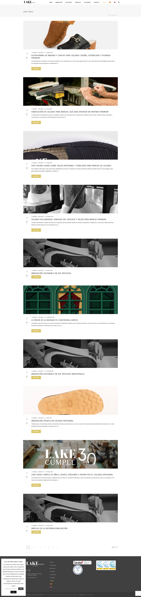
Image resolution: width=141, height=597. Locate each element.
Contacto (96, 2)
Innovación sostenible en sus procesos (51, 273)
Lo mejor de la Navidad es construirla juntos (54, 320)
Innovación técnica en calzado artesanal (52, 420)
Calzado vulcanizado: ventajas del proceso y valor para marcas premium (68, 219)
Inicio (109, 15)
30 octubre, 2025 (49, 371)
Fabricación (59, 2)
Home (50, 2)
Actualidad (87, 2)
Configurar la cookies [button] (10, 588)
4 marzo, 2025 (49, 525)
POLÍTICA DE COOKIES (71, 594)
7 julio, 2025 (48, 417)
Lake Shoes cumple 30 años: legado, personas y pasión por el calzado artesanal (72, 474)
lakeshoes (35, 52)
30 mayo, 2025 (49, 471)
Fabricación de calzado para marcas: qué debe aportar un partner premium (69, 111)
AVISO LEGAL (47, 594)
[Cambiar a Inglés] (114, 2)
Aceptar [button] (21, 588)
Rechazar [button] (14, 592)
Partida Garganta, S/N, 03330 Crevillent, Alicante (34, 574)
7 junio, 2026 (49, 108)
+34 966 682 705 (31, 577)
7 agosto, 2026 (49, 52)
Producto (78, 2)
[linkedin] (26, 570)
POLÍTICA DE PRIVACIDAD (58, 594)
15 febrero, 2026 (49, 216)
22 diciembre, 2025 (50, 317)
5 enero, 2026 (49, 270)
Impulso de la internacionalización (49, 528)
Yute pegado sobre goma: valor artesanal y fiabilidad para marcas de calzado (71, 165)
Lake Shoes (69, 2)
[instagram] (29, 570)
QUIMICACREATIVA (88, 594)
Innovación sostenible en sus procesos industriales (57, 374)
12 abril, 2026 (49, 162)
